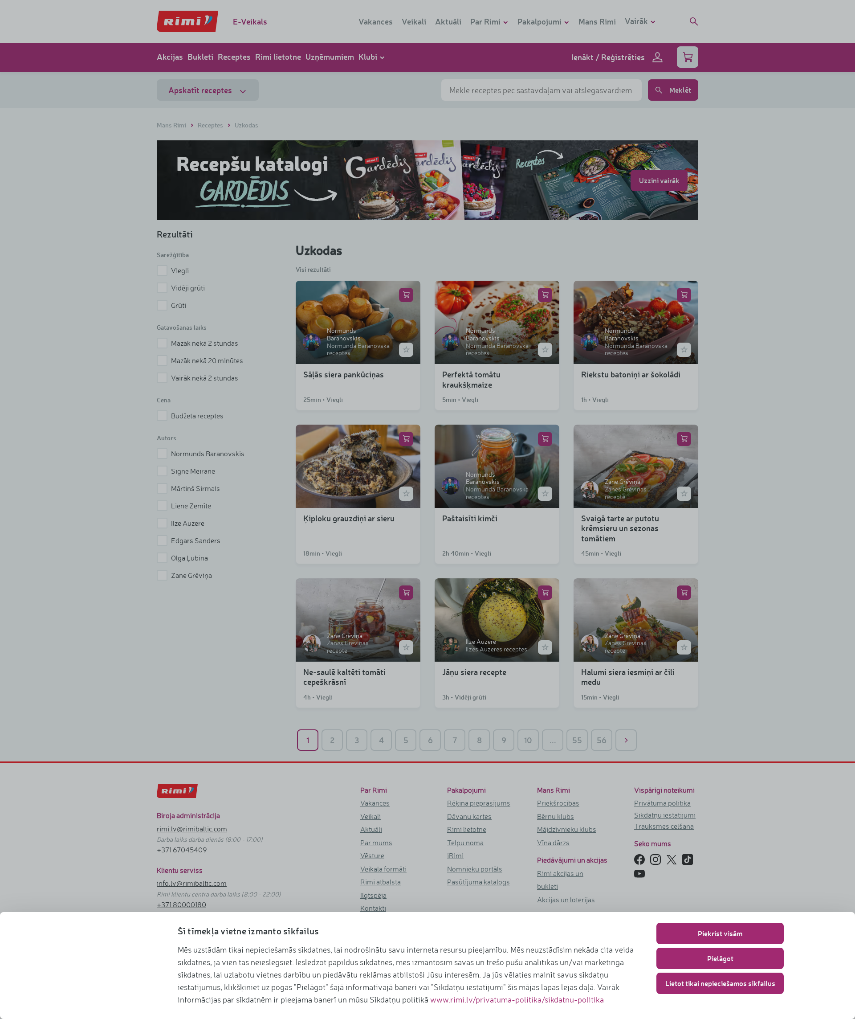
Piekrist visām (720, 933)
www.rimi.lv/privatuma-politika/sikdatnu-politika (517, 999)
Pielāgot (720, 958)
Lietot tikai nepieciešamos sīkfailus (720, 983)
